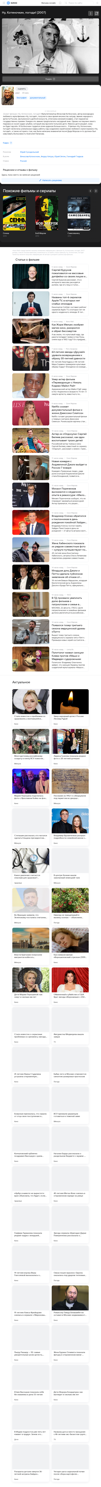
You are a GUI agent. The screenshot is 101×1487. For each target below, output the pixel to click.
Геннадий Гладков (75, 156)
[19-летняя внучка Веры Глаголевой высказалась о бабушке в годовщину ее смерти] (30, 1264)
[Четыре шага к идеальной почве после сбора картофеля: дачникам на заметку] (70, 1463)
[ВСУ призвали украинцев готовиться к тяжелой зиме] (70, 1105)
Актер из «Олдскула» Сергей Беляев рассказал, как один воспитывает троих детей (69, 437)
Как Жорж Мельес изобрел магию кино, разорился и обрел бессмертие (68, 328)
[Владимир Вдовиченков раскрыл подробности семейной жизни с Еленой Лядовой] (70, 827)
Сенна (6, 233)
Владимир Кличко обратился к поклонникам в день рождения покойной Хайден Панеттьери (69, 519)
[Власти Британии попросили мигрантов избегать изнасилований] (30, 946)
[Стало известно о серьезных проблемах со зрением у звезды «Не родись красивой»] (30, 1026)
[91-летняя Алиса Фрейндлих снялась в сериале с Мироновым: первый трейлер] (30, 1304)
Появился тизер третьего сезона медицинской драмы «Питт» (68, 628)
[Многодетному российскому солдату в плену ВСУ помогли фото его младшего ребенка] (30, 747)
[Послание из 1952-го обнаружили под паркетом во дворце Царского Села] (70, 787)
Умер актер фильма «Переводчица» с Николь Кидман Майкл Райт (66, 382)
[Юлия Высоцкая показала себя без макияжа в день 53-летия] (30, 1383)
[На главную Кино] (13, 3)
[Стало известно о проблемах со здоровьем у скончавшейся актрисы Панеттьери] (30, 707)
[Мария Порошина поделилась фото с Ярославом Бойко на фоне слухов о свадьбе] (30, 787)
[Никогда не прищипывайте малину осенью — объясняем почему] (70, 906)
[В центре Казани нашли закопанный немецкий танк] (70, 866)
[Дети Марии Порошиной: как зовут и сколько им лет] (30, 986)
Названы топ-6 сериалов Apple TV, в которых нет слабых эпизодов (66, 300)
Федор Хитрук (47, 156)
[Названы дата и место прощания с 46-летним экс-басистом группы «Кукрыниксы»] (70, 1423)
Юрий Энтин (60, 156)
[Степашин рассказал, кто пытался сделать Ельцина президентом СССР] (30, 827)
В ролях (6, 156)
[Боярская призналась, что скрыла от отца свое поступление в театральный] (30, 1105)
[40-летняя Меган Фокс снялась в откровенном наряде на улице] (70, 1185)
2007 (17, 93)
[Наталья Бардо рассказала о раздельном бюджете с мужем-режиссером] (70, 1145)
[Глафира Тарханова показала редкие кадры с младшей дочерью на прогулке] (30, 1224)
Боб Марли (40, 233)
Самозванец (74, 233)
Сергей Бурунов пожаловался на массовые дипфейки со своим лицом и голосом (68, 273)
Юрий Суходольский (29, 152)
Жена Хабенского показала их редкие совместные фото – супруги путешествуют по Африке (68, 546)
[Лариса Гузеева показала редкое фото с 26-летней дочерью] (70, 747)
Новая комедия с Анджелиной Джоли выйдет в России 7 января (69, 464)
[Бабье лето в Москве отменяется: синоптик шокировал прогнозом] (70, 1065)
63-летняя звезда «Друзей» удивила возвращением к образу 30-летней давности (68, 355)
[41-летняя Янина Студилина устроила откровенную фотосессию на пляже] (30, 1065)
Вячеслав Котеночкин (30, 156)
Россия (23, 161)
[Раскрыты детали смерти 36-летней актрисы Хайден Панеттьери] (30, 1463)
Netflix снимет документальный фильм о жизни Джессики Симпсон (67, 410)
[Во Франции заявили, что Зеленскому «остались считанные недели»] (30, 906)
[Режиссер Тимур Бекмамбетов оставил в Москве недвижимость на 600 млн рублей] (70, 1304)
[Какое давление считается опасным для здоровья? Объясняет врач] (30, 866)
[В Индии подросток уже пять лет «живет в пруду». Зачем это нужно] (30, 1423)
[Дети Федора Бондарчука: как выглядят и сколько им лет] (70, 1383)
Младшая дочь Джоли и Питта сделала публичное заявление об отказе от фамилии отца (67, 574)
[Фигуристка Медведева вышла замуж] (70, 1026)
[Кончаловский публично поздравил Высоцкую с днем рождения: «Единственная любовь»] (30, 1145)
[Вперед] (96, 191)
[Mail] (8, 3)
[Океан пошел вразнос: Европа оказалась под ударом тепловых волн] (70, 1264)
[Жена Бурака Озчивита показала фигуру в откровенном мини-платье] (70, 1344)
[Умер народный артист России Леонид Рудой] (70, 707)
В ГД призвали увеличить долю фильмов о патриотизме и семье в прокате (67, 601)
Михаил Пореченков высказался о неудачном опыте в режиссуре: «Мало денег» (68, 492)
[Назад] (90, 191)
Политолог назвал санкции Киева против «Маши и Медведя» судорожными (68, 656)
